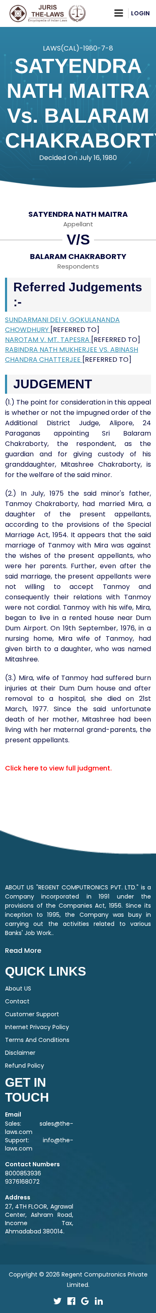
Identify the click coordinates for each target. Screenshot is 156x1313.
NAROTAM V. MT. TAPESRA (48, 339)
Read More (23, 950)
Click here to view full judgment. (58, 768)
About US (18, 988)
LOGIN (140, 13)
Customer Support (32, 1014)
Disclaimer (20, 1052)
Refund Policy (24, 1065)
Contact (17, 1001)
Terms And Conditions (37, 1040)
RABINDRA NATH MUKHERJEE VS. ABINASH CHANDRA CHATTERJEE (71, 354)
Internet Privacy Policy (37, 1027)
